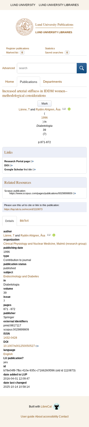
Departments (52, 81)
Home (9, 81)
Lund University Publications (54, 24)
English (8, 354)
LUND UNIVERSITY (22, 5)
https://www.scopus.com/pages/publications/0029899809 (40, 193)
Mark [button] (45, 103)
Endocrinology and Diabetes (21, 276)
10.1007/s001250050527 (19, 346)
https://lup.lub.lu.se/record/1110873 (23, 209)
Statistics (50, 48)
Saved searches (56, 52)
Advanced (8, 68)
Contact (63, 416)
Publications (28, 82)
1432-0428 (10, 337)
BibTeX (24, 220)
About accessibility (46, 416)
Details (9, 221)
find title (18, 169)
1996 (44, 117)
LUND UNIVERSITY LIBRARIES (59, 5)
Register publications (17, 48)
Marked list (14, 52)
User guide (27, 416)
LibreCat (47, 406)
